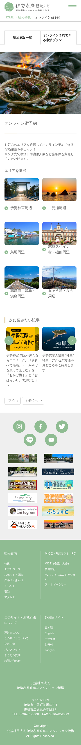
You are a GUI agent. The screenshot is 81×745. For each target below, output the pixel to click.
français (49, 650)
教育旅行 (50, 569)
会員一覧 (9, 644)
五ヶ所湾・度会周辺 (60, 293)
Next (72, 340)
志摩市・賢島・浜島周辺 (23, 293)
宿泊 (11, 400)
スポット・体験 (13, 574)
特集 (7, 563)
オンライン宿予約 (47, 17)
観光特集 (24, 17)
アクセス (9, 597)
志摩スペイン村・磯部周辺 (59, 249)
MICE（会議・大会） (57, 563)
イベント (9, 586)
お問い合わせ (12, 660)
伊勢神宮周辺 (21, 208)
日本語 (49, 627)
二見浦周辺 (57, 208)
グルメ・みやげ (13, 580)
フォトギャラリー (55, 584)
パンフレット (12, 649)
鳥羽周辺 (17, 252)
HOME (9, 17)
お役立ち (32, 400)
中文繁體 (50, 639)
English (49, 633)
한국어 (49, 644)
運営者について (13, 632)
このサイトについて (16, 638)
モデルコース (12, 569)
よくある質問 (12, 655)
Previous (9, 340)
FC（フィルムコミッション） (60, 576)
